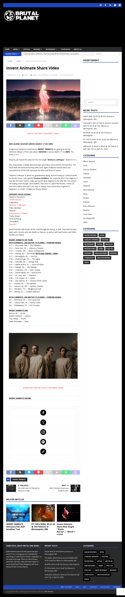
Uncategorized (89, 218)
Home (7, 49)
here (17, 154)
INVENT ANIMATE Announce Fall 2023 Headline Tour (15, 527)
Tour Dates (65, 49)
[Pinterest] (120, 5)
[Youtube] (115, 5)
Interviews (50, 49)
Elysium (13, 224)
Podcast (86, 202)
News (15, 49)
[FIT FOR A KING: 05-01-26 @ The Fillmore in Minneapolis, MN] (43, 513)
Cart (84, 587)
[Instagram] (101, 5)
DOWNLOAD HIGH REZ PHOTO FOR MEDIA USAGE (43, 388)
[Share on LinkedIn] (29, 125)
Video (85, 222)
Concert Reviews (89, 169)
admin (26, 75)
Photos (26, 49)
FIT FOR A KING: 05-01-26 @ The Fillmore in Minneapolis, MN (43, 527)
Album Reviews (89, 161)
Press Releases (43, 75)
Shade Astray (15, 199)
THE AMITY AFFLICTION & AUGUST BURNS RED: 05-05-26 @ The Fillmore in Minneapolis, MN (100, 126)
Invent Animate (19, 479)
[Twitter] (110, 5)
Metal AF (86, 186)
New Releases (88, 190)
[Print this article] (57, 125)
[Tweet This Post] (20, 125)
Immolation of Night (18, 213)
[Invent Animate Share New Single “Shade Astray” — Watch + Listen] (68, 513)
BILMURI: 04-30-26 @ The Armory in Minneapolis (62, 564)
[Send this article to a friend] (47, 125)
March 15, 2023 (15, 75)
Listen (85, 181)
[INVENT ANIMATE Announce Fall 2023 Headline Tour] (18, 513)
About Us (77, 49)
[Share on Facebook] (11, 125)
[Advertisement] (84, 27)
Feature (86, 173)
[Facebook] (105, 5)
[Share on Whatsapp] (66, 125)
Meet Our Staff (66, 587)
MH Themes (49, 592)
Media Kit (116, 587)
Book (85, 165)
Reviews (37, 49)
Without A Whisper (18, 205)
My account (105, 587)
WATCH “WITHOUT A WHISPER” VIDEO (43, 133)
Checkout (93, 587)
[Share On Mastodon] (75, 125)
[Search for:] (106, 54)
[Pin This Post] (38, 125)
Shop (77, 587)
